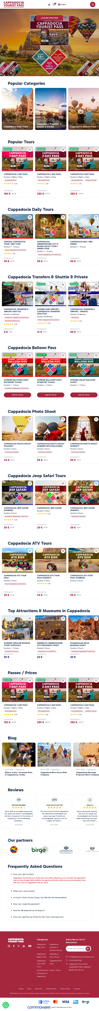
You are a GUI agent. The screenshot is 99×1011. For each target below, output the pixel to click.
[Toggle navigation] (92, 4)
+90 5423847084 (75, 960)
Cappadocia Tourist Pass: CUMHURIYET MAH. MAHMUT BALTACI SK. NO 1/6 (80, 967)
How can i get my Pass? (23, 874)
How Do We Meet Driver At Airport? (29, 910)
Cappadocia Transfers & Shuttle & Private (56, 947)
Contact (77, 989)
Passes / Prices (55, 970)
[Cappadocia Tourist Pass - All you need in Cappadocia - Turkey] (14, 4)
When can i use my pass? (24, 891)
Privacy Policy (51, 989)
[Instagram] (9, 946)
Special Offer (41, 355)
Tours (29, 989)
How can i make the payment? (26, 904)
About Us (38, 989)
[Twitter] (18, 946)
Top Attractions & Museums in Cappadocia (42, 973)
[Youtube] (24, 946)
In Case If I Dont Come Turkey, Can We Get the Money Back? (40, 897)
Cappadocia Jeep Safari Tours (41, 964)
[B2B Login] (49, 4)
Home (21, 989)
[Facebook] (13, 946)
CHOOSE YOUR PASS (49, 18)
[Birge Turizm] (16, 940)
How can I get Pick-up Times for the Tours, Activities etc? (38, 917)
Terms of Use (65, 989)
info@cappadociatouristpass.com (80, 957)
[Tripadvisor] (30, 946)
